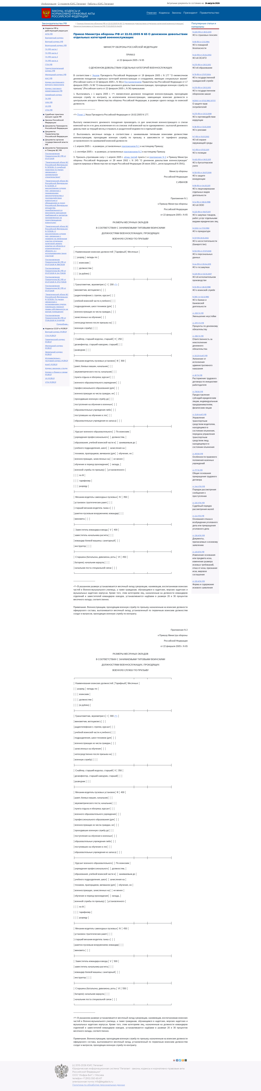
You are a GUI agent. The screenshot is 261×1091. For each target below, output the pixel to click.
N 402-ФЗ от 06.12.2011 (201, 159)
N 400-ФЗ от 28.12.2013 (201, 32)
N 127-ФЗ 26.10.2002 (200, 238)
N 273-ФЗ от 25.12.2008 (202, 114)
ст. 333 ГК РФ (197, 313)
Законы (176, 12)
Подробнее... (63, 324)
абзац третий (130, 157)
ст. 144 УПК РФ (198, 486)
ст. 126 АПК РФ (198, 535)
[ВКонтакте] (177, 1059)
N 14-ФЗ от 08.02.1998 (201, 202)
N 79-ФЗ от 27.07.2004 (201, 74)
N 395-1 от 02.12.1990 (200, 297)
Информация (48, 3)
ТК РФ (48, 98)
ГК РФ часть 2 (51, 53)
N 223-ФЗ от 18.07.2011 (201, 212)
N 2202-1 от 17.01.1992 (200, 228)
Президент (190, 12)
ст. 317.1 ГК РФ (198, 323)
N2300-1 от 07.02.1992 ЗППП (204, 101)
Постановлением (133, 82)
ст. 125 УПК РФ (198, 503)
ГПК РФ (48, 64)
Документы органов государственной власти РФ (56, 142)
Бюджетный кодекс (54, 38)
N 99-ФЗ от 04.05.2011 (201, 186)
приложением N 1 (130, 146)
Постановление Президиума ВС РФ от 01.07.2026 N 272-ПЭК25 (55, 279)
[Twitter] (180, 1059)
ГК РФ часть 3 (51, 57)
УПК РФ (48, 110)
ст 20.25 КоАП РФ (199, 356)
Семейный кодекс (53, 95)
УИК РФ (48, 102)
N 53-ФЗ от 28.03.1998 (201, 287)
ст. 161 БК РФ (197, 454)
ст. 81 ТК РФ (197, 375)
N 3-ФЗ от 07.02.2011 (200, 150)
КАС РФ (48, 78)
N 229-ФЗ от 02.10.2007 (202, 274)
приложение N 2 (157, 157)
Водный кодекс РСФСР (56, 332)
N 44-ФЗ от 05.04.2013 (201, 264)
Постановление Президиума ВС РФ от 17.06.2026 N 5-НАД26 (55, 317)
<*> (115, 284)
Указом (95, 75)
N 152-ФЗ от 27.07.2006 (201, 251)
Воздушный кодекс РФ (56, 45)
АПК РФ (49, 34)
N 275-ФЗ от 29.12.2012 (201, 88)
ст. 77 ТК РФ (197, 470)
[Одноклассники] (182, 1059)
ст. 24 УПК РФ (198, 516)
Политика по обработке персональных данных (98, 1085)
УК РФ (48, 106)
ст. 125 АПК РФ (198, 581)
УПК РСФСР (50, 382)
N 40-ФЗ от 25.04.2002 (201, 55)
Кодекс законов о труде (56, 368)
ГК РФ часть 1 (51, 49)
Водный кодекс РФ (54, 41)
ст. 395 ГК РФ (197, 336)
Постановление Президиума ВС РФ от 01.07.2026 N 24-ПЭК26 (55, 270)
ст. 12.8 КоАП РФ (199, 414)
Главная (152, 12)
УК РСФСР (50, 378)
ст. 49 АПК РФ (198, 552)
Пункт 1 (81, 114)
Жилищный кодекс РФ (55, 74)
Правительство (209, 12)
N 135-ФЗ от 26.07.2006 (201, 173)
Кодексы (164, 12)
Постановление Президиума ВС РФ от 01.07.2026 (55, 156)
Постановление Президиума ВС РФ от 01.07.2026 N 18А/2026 (55, 262)
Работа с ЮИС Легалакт (101, 3)
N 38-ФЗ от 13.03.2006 (201, 127)
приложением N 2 (133, 152)
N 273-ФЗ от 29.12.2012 (201, 65)
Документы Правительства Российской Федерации (56, 133)
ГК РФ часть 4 (51, 61)
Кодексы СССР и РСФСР (56, 328)
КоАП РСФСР (51, 364)
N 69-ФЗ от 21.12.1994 (200, 42)
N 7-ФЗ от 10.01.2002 (200, 137)
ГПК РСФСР (50, 335)
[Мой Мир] (185, 1059)
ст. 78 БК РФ (197, 392)
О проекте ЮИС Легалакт (72, 3)
